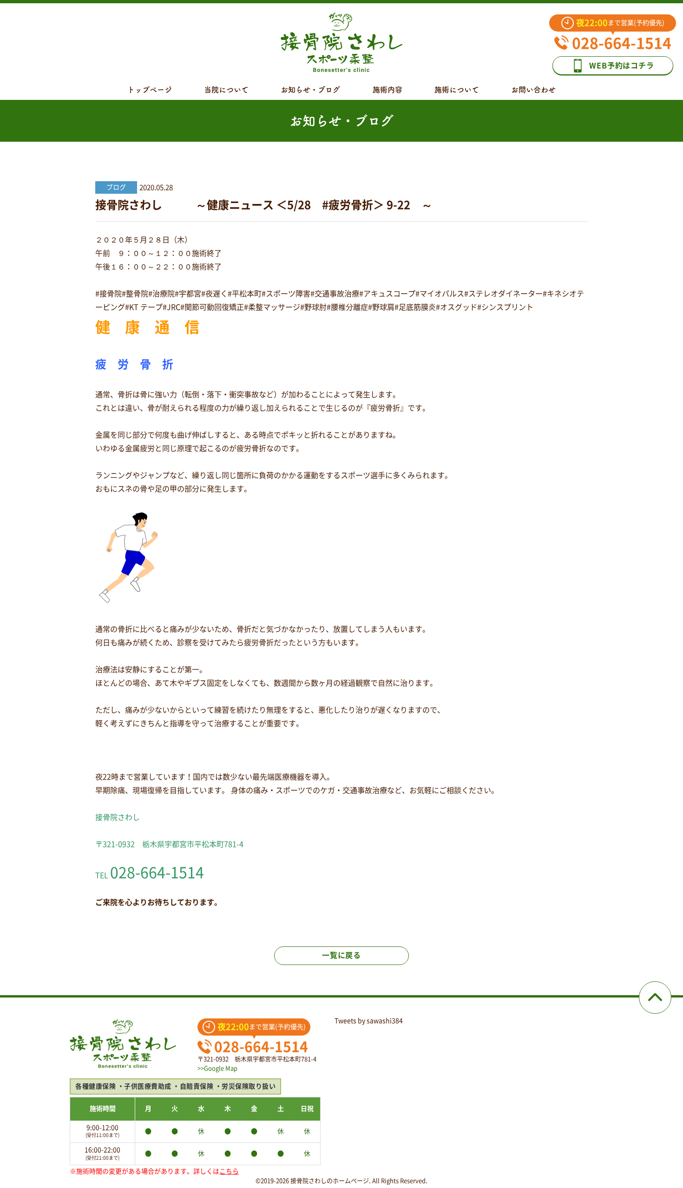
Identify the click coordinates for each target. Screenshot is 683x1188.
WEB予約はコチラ (621, 65)
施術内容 (387, 89)
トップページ (149, 89)
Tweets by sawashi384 (369, 1020)
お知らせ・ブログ (310, 89)
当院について (226, 89)
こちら (229, 1171)
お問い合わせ (533, 89)
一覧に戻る (341, 955)
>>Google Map (217, 1068)
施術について (456, 89)
